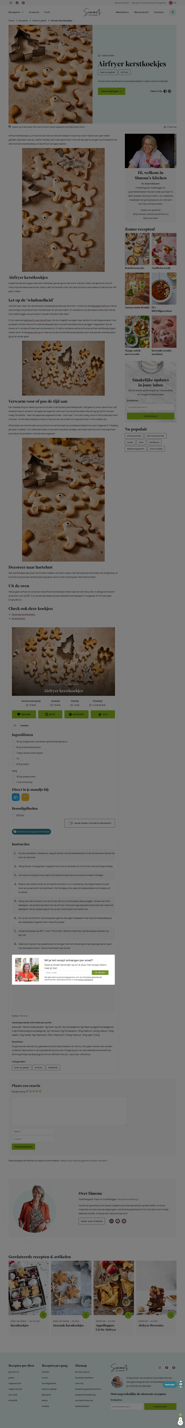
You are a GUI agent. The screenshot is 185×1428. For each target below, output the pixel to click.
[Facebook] (17, 3)
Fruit (47, 12)
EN (175, 2)
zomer (130, 442)
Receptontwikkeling (127, 1199)
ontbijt (45, 1372)
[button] (172, 12)
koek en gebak (49, 1389)
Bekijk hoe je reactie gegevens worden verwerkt (83, 1160)
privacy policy (82, 1372)
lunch (45, 1377)
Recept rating (18, 1091)
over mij (79, 1383)
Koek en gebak (39, 20)
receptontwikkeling (85, 1394)
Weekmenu (122, 12)
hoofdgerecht (49, 1383)
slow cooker (156, 448)
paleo (11, 1377)
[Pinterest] (23, 3)
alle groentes (134, 435)
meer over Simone (91, 1221)
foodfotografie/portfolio (88, 1389)
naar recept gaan (110, 91)
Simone (23, 1015)
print (52, 714)
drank (45, 1400)
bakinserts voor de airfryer (37, 320)
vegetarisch (15, 1383)
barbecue (154, 442)
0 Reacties (171, 127)
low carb (13, 1394)
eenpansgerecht (136, 448)
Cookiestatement (84, 1377)
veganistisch (15, 1389)
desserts (46, 1394)
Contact (159, 12)
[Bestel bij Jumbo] (25, 797)
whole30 (13, 1400)
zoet (141, 442)
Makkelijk (53, 1067)
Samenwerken (122, 2)
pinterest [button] (78, 714)
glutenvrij (14, 1372)
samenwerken (82, 1406)
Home (11, 20)
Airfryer (125, 72)
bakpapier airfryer (100, 305)
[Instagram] (11, 3)
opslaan (26, 714)
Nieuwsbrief (141, 12)
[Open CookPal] (181, 1384)
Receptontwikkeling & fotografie (149, 2)
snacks (45, 1406)
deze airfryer (34, 332)
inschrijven (150, 416)
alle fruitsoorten (155, 435)
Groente (34, 12)
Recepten (14, 12)
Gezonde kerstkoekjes (23, 614)
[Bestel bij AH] (16, 797)
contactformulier (84, 1400)
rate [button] (105, 714)
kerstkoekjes (18, 618)
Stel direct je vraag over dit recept (33, 831)
